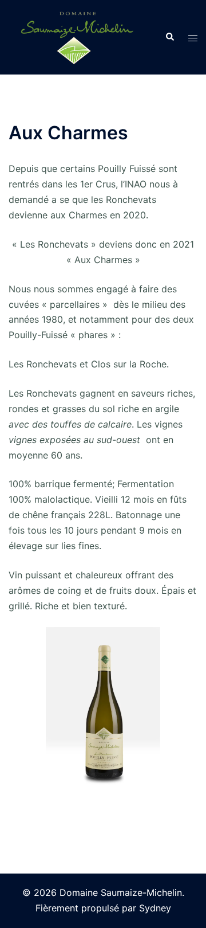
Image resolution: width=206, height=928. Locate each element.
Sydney (155, 908)
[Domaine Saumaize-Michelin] (74, 36)
